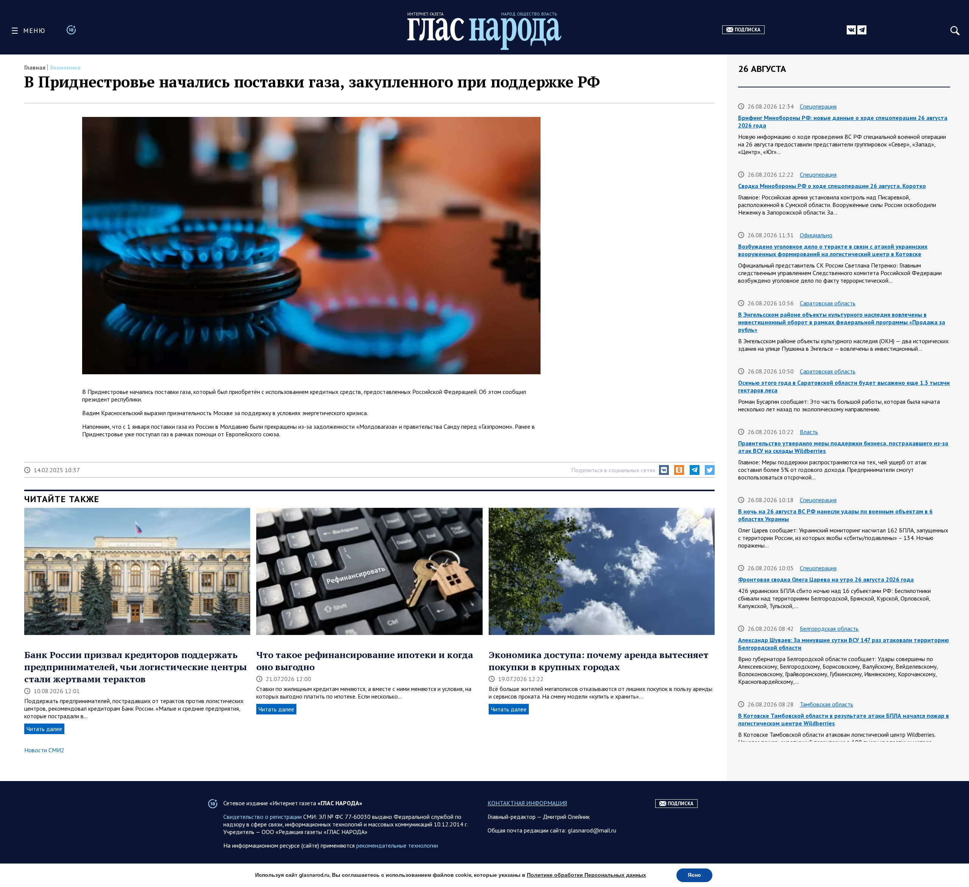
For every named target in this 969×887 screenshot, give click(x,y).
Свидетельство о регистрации (262, 816)
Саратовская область (827, 303)
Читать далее (44, 729)
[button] (664, 470)
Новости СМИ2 (44, 750)
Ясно (694, 875)
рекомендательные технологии (397, 845)
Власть (809, 432)
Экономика (65, 67)
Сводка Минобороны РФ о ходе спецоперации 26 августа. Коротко (832, 186)
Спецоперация (818, 106)
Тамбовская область (826, 704)
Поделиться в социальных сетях (613, 470)
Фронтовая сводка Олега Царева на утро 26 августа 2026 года (826, 579)
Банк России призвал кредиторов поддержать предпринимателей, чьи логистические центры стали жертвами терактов (135, 667)
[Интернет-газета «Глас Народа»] (484, 34)
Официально (816, 235)
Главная (34, 67)
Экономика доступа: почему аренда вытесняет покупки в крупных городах (599, 661)
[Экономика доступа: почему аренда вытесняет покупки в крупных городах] (602, 572)
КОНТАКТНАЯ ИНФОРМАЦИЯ (527, 803)
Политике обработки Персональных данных (586, 875)
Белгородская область (829, 628)
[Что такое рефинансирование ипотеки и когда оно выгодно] (369, 572)
